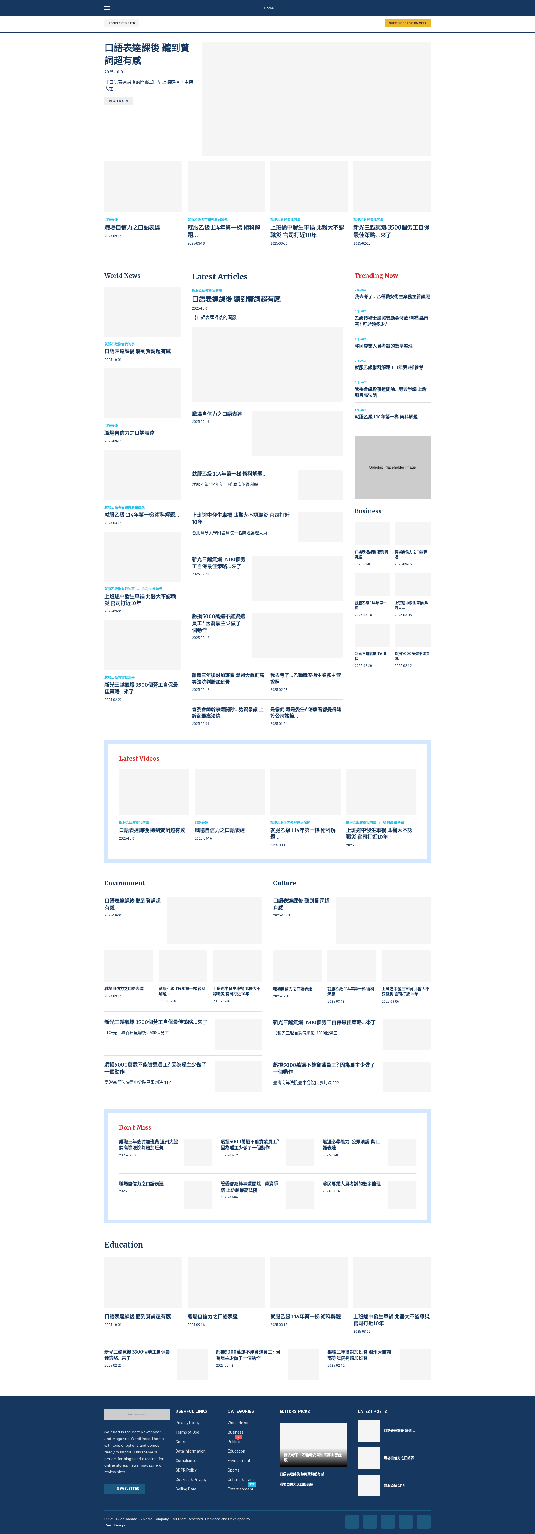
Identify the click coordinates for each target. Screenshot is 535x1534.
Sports (233, 1470)
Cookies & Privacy (191, 1480)
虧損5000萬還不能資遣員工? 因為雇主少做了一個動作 (219, 623)
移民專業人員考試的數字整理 (384, 346)
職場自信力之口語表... (400, 1458)
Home (269, 8)
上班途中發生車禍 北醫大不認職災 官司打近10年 (140, 599)
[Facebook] (352, 1522)
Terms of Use (187, 1432)
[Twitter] (370, 1522)
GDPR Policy (186, 1470)
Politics (234, 1442)
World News (238, 1423)
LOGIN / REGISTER (122, 23)
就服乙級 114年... (397, 1485)
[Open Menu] (107, 8)
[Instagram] (388, 1522)
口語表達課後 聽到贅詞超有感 (137, 351)
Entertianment (240, 1489)
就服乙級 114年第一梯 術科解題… (141, 515)
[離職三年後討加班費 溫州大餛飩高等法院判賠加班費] (198, 1153)
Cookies (182, 1442)
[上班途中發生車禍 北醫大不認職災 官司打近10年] (309, 204)
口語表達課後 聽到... (399, 1431)
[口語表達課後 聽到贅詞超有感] (316, 99)
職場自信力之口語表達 (132, 227)
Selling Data (186, 1489)
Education (236, 1451)
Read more (119, 101)
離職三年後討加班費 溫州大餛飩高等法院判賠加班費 (228, 678)
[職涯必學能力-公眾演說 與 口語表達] (402, 1153)
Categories (241, 1411)
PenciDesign (114, 1525)
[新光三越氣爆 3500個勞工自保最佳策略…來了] (392, 204)
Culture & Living (241, 1480)
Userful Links (191, 1411)
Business (236, 1432)
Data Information (191, 1451)
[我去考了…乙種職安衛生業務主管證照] (313, 1445)
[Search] (428, 8)
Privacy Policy (188, 1423)
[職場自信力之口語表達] (143, 200)
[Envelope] (424, 1522)
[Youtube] (406, 1522)
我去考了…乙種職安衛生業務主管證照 (392, 296)
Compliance (186, 1461)
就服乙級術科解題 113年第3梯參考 (389, 367)
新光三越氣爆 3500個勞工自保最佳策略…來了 (155, 1022)
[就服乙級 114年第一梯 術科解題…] (226, 204)
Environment (239, 1461)
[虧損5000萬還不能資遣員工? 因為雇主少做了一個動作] (297, 635)
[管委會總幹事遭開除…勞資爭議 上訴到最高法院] (300, 1195)
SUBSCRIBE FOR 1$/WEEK (407, 23)
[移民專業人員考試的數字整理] (402, 1195)
